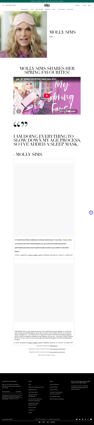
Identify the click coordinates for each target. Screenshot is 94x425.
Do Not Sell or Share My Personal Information (35, 399)
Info (51, 381)
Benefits (47, 9)
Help (30, 381)
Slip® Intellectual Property (57, 399)
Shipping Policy (32, 389)
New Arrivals (24, 9)
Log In (84, 5)
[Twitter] (79, 419)
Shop (32, 9)
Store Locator (32, 407)
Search (30, 412)
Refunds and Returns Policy (36, 387)
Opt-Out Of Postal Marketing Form (33, 404)
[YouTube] (91, 419)
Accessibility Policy (55, 396)
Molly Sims (33, 255)
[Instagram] (85, 419)
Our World (61, 9)
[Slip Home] (47, 5)
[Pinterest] (82, 419)
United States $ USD (11, 5)
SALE (54, 9)
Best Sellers (39, 9)
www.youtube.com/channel (57, 349)
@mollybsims (53, 346)
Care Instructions (33, 392)
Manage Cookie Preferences (32, 395)
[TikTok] (88, 419)
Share (51, 36)
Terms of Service (54, 384)
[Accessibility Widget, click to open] (91, 212)
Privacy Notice (54, 387)
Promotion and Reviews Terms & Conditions (56, 393)
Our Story (70, 9)
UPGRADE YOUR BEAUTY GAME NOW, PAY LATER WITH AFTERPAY (47, 1)
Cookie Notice (54, 389)
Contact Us (31, 410)
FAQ (29, 384)
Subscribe (18, 391)
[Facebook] (77, 419)
